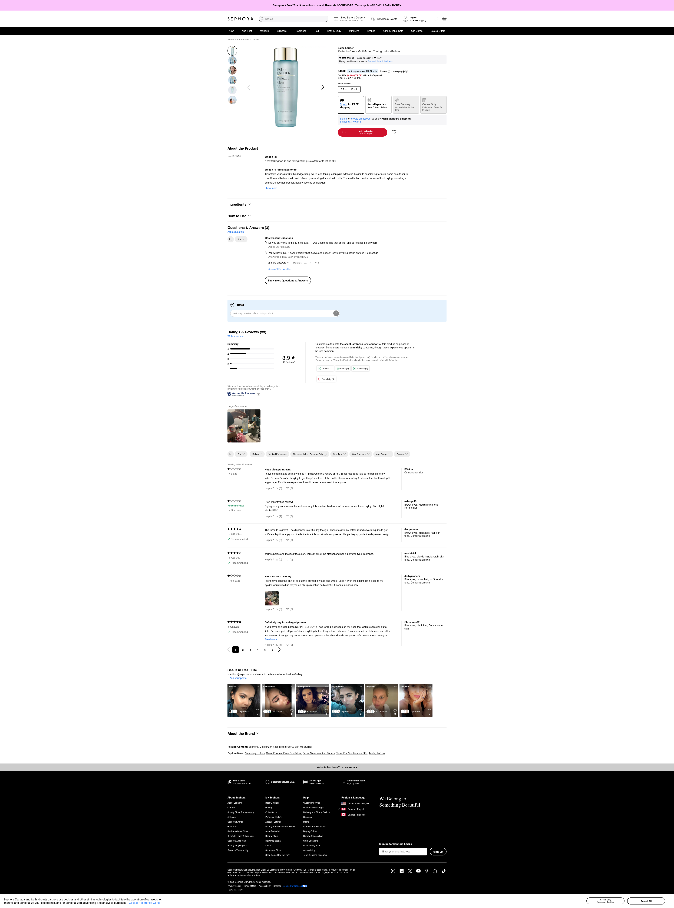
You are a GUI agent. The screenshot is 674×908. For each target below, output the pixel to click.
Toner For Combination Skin (351, 753)
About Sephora (234, 802)
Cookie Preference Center (145, 902)
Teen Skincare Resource (315, 854)
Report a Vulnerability (237, 850)
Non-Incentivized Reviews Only (308, 454)
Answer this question (279, 269)
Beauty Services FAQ (313, 835)
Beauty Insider (272, 802)
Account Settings (273, 821)
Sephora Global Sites (237, 831)
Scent (380, 61)
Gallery (268, 807)
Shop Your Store (273, 850)
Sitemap (277, 885)
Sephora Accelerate (236, 840)
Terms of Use (250, 885)
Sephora (253, 746)
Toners (256, 39)
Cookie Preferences (292, 885)
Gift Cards (416, 31)
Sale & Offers (438, 31)
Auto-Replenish (272, 831)
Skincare (282, 31)
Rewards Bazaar (273, 840)
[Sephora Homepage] (240, 18)
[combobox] (293, 19)
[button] (127, 903)
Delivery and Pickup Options (316, 812)
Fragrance (300, 31)
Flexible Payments (312, 845)
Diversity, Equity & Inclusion (240, 835)
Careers (231, 807)
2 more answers (277, 262)
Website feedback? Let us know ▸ (337, 767)
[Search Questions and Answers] (230, 239)
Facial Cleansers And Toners (319, 753)
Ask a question (364, 57)
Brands (371, 31)
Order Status (271, 812)
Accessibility (309, 850)
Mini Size (354, 31)
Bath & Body (334, 31)
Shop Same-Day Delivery (277, 854)
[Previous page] (228, 649)
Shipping (307, 816)
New (231, 31)
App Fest (247, 31)
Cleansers (244, 39)
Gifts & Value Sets (393, 31)
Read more (271, 639)
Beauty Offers (271, 835)
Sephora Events (235, 821)
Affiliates (231, 816)
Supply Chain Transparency (240, 812)
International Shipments (314, 826)
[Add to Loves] (394, 132)
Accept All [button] (646, 901)
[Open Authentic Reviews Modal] (258, 394)
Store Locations (310, 840)
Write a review (235, 336)
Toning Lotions (377, 753)
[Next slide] (322, 87)
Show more (271, 188)
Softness (388, 61)
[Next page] (279, 649)
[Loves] (436, 18)
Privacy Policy (234, 885)
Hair (317, 31)
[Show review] (243, 425)
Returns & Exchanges (313, 807)
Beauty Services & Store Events (280, 826)
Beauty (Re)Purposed (237, 845)
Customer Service (311, 802)
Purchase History (273, 816)
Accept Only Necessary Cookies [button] (605, 900)
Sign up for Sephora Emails (395, 844)
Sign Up (438, 851)
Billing (306, 821)
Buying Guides (310, 831)
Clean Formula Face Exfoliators (283, 753)
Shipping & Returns (350, 121)
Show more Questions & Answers (288, 280)
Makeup (264, 31)
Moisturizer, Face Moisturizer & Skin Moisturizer (285, 746)
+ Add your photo (237, 678)
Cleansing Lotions (255, 753)
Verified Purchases (277, 454)
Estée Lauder (346, 48)
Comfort (372, 61)
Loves (268, 845)
